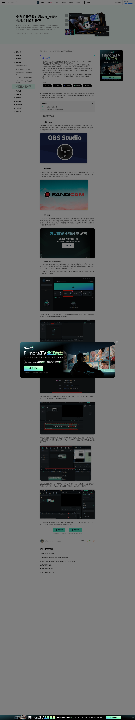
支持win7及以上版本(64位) (59, 533)
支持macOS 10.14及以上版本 (75, 533)
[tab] (23, 52)
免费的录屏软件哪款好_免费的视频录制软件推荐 (24, 86)
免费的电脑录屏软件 (46, 565)
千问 (58, 85)
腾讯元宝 (78, 85)
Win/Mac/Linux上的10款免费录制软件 (24, 81)
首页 (41, 51)
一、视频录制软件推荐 (51, 107)
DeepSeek (68, 85)
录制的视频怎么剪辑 (21, 65)
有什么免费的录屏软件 (47, 572)
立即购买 (88, 2)
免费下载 (60, 530)
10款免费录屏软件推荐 (47, 554)
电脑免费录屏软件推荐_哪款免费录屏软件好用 (54, 557)
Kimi (88, 85)
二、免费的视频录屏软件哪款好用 (54, 109)
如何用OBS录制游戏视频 (23, 69)
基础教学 (46, 51)
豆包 (48, 85)
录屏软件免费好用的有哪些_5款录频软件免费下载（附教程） (59, 561)
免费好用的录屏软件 (46, 568)
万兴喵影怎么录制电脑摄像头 (24, 77)
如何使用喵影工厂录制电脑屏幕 (24, 73)
